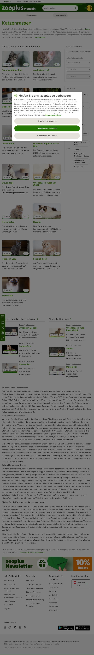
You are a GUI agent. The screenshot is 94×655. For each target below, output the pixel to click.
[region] (47, 116)
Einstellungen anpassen (47, 121)
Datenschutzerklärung (53, 115)
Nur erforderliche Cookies (47, 135)
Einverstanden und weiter (47, 128)
